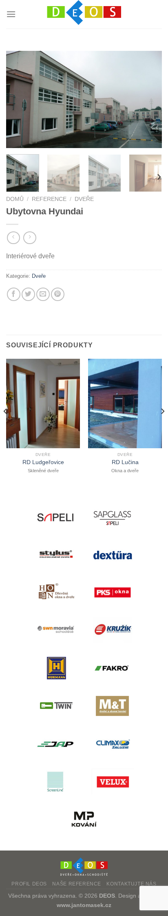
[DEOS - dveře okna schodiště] (84, 14)
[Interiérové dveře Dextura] (112, 555)
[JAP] (55, 744)
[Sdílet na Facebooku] (13, 294)
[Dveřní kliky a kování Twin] (55, 706)
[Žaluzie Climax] (112, 744)
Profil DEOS (29, 884)
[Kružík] (112, 630)
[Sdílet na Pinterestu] (57, 294)
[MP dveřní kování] (84, 819)
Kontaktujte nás (131, 884)
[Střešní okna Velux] (112, 781)
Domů (15, 199)
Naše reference (76, 884)
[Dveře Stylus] (55, 555)
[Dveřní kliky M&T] (112, 706)
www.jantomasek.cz (84, 905)
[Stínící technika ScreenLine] (55, 781)
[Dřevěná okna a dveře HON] (55, 592)
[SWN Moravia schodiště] (55, 630)
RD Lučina (125, 462)
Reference (49, 199)
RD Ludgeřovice (43, 462)
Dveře (84, 199)
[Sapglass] (112, 517)
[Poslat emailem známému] (43, 294)
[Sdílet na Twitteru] (28, 294)
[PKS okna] (112, 592)
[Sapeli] (55, 517)
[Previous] (19, 99)
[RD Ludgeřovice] (43, 403)
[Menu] (11, 14)
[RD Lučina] (125, 403)
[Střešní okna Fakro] (112, 668)
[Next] (148, 99)
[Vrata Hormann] (55, 668)
